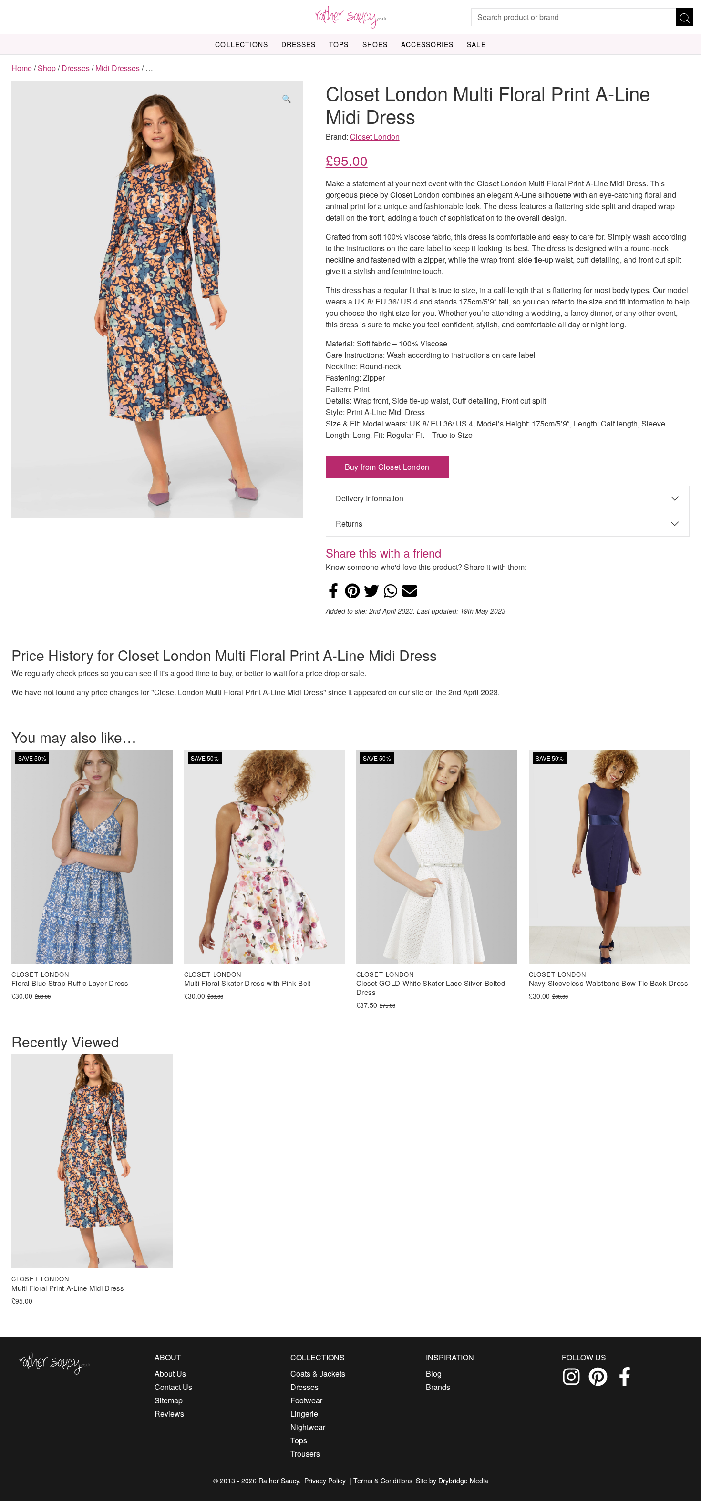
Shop (47, 67)
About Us (170, 1373)
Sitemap (169, 1400)
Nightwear (307, 1426)
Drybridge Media (463, 1480)
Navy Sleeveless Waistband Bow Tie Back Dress (609, 983)
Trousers (305, 1453)
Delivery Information (369, 498)
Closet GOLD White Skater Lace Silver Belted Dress (430, 988)
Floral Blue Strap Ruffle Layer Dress (70, 983)
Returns (349, 523)
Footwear (306, 1400)
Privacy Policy (325, 1480)
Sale (476, 44)
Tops (339, 44)
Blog (434, 1373)
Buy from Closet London (387, 466)
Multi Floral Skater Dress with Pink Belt (247, 983)
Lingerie (304, 1413)
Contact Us (173, 1386)
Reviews (169, 1413)
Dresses (298, 44)
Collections (241, 44)
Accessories (427, 44)
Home (21, 67)
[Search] (684, 17)
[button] (286, 98)
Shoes (375, 44)
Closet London (375, 136)
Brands (438, 1386)
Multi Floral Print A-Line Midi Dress (67, 1288)
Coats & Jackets (317, 1373)
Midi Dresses (117, 67)
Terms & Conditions (382, 1480)
